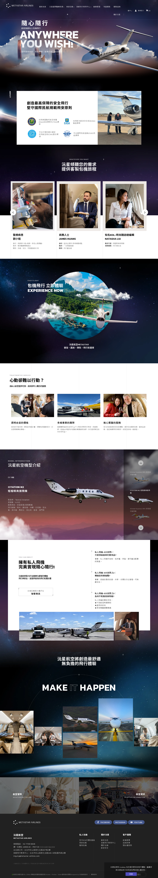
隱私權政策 (140, 870)
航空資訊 (134, 795)
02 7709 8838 (29, 844)
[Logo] (19, 5)
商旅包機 (69, 6)
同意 (131, 874)
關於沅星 (117, 14)
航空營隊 (22, 795)
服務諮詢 (117, 6)
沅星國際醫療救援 (56, 6)
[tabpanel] (79, 40)
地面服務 (107, 6)
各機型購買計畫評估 (36, 592)
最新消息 (42, 6)
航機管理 (96, 6)
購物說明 (94, 874)
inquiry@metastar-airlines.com (26, 856)
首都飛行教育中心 (83, 6)
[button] (140, 463)
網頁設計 (85, 874)
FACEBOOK (105, 822)
